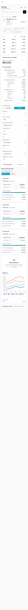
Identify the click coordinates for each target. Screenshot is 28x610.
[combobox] (14, 12)
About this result (13, 306)
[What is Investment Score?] (21, 7)
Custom (12, 173)
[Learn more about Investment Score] (24, 28)
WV (3, 16)
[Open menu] (2, 2)
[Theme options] (25, 7)
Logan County (8, 16)
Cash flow (8, 108)
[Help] (24, 36)
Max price (19, 108)
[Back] (4, 20)
